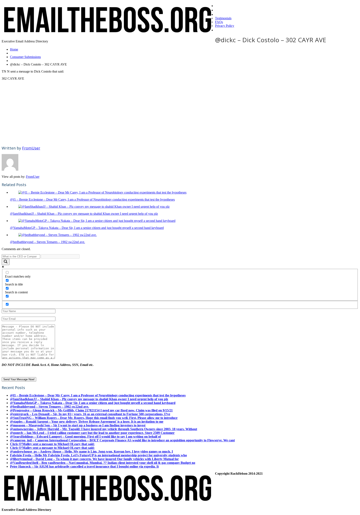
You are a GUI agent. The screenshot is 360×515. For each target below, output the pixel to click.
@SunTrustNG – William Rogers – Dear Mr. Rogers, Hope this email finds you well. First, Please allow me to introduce (94, 418)
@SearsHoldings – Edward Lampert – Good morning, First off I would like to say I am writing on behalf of (85, 436)
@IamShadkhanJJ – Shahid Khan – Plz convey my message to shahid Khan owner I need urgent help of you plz (84, 213)
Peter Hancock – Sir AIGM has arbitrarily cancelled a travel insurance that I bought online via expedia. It (84, 466)
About (220, 14)
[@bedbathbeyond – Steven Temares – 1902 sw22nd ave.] (57, 235)
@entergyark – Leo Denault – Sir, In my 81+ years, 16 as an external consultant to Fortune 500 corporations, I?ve (90, 414)
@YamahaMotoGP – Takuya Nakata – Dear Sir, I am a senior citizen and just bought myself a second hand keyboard (87, 228)
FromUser (31, 148)
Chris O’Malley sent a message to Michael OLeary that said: (52, 444)
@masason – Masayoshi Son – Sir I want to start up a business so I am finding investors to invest (77, 425)
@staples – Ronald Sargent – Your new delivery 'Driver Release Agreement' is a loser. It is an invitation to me (86, 421)
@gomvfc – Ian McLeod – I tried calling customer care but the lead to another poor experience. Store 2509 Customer (92, 433)
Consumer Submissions (25, 57)
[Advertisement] (127, 113)
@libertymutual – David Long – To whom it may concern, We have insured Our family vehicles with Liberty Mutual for (94, 459)
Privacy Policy (224, 25)
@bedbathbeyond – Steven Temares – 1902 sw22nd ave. (47, 242)
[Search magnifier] (6, 262)
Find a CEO (225, 9)
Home (220, 5)
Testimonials (223, 18)
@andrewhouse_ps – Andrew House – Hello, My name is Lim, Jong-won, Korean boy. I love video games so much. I (91, 451)
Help (219, 29)
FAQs (219, 22)
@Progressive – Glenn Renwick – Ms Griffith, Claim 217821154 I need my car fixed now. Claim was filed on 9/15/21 (91, 410)
